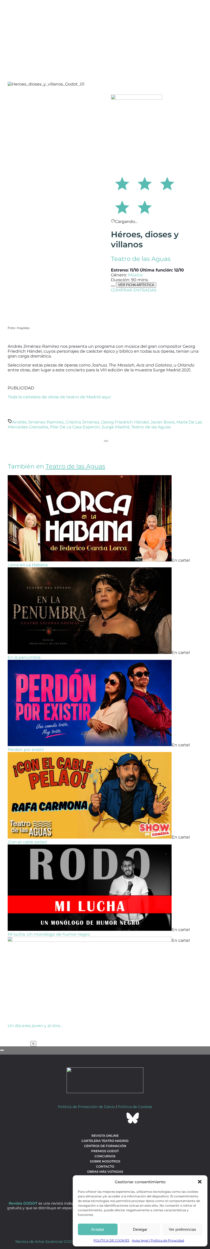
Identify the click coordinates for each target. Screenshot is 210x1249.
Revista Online (105, 1136)
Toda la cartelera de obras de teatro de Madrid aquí (59, 397)
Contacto (105, 1166)
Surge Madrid (115, 427)
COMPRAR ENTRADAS (133, 290)
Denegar (140, 1229)
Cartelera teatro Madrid (105, 1141)
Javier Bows (163, 422)
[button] (199, 1181)
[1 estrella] (122, 183)
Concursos (105, 1156)
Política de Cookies (135, 1106)
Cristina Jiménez (82, 422)
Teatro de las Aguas (141, 258)
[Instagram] (105, 1118)
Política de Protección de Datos (86, 1106)
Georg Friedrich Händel (125, 422)
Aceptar (97, 1229)
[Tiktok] (118, 1118)
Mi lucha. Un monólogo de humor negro (49, 934)
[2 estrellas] (144, 183)
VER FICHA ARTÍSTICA (136, 285)
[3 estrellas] (167, 183)
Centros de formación (105, 1146)
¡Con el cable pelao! (27, 842)
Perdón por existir (26, 749)
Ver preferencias (182, 1229)
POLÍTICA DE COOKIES (111, 1240)
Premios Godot (105, 1151)
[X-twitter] (91, 1118)
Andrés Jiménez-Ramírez (38, 422)
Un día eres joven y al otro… (35, 1025)
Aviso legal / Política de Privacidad (158, 1240)
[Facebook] (77, 1118)
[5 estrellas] (144, 206)
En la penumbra (24, 657)
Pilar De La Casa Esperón (75, 427)
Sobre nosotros (105, 1161)
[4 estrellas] (122, 206)
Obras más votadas (105, 1171)
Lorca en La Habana (28, 564)
